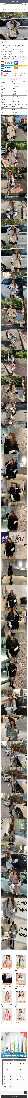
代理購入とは (7, 71)
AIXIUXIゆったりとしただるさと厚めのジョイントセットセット (14, 10)
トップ (2, 8)
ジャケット (8, 8)
